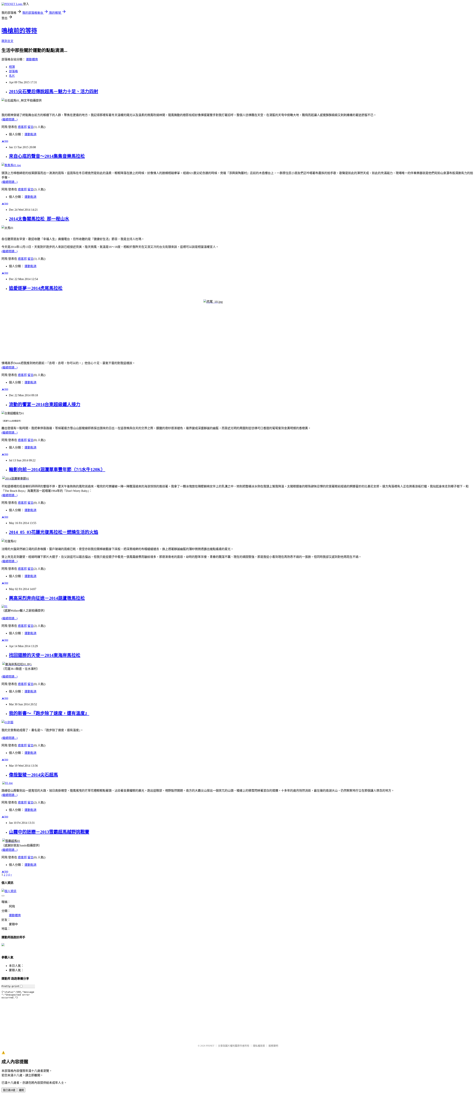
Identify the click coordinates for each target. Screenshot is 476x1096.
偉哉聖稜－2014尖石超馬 (33, 774)
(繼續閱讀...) (9, 119)
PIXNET (210, 1045)
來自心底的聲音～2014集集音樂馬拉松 (47, 156)
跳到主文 (7, 41)
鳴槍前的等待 (19, 30)
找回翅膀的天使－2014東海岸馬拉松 (44, 655)
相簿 (12, 66)
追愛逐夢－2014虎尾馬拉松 (35, 288)
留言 (30, 126)
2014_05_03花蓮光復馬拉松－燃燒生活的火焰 (53, 532)
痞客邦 (22, 126)
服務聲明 (273, 1045)
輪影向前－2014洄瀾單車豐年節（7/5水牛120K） (57, 469)
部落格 (13, 71)
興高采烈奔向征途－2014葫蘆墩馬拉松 (47, 598)
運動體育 (32, 59)
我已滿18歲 (9, 1090)
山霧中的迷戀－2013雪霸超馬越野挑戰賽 (49, 832)
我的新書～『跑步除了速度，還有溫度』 (49, 713)
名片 (12, 75)
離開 (21, 1090)
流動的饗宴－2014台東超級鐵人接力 (44, 404)
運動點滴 (30, 134)
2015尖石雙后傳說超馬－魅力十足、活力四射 (53, 91)
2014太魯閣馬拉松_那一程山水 (39, 218)
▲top (4, 140)
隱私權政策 (259, 1045)
